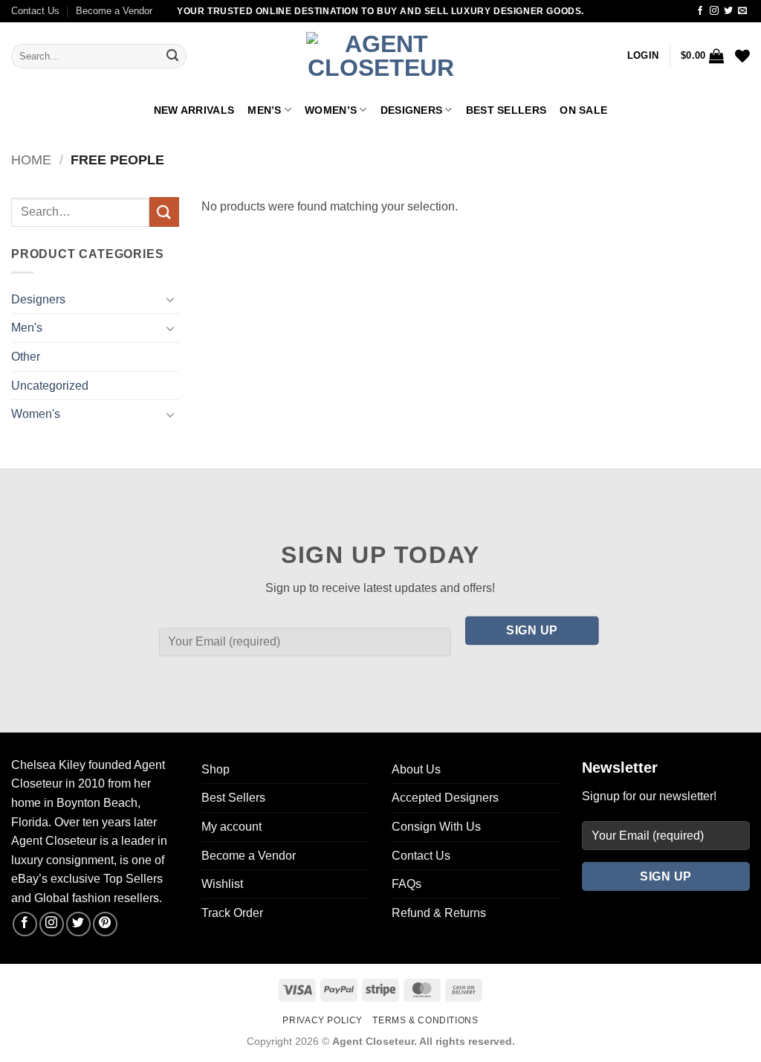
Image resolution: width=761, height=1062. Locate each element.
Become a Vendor (114, 10)
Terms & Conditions (425, 1020)
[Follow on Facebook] (700, 11)
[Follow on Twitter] (728, 11)
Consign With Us (436, 826)
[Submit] (172, 56)
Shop (215, 769)
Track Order (232, 913)
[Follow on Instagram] (714, 11)
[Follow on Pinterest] (105, 924)
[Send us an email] (742, 11)
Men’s (264, 110)
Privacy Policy (322, 1020)
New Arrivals (194, 110)
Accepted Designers (445, 797)
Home (31, 159)
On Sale (583, 110)
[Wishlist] (742, 55)
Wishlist (222, 884)
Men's (26, 327)
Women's (35, 414)
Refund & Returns (439, 913)
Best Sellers (506, 110)
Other (25, 356)
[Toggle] (170, 299)
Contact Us (35, 10)
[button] (642, 56)
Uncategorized (49, 385)
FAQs (406, 884)
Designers (411, 110)
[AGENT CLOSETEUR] (380, 56)
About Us (416, 769)
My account (231, 826)
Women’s (331, 110)
